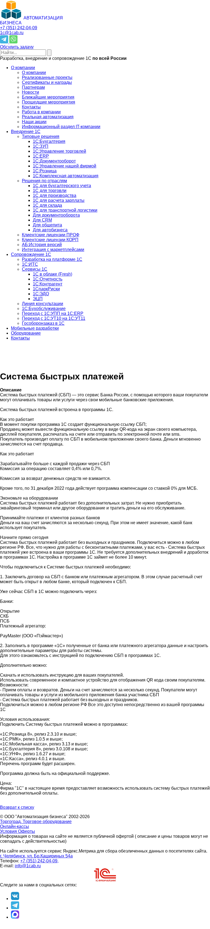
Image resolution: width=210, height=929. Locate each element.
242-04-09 (18, 27)
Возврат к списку (17, 807)
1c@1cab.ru (12, 32)
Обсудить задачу (17, 47)
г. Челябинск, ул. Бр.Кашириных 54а (36, 856)
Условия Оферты (17, 831)
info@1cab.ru (28, 865)
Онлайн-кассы (14, 826)
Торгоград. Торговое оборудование (36, 821)
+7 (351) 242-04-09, (39, 861)
